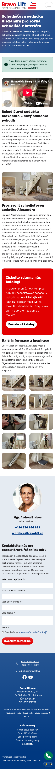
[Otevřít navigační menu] (49, 5)
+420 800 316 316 (30, 661)
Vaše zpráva (8, 612)
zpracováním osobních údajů (33, 632)
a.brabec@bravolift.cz (27, 533)
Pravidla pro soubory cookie (14, 756)
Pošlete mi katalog (21, 324)
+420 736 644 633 (27, 527)
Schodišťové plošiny (27, 736)
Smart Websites (34, 760)
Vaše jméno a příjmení (14, 579)
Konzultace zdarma (17, 641)
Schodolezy (27, 743)
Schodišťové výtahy (27, 733)
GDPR (5, 627)
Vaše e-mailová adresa (13, 590)
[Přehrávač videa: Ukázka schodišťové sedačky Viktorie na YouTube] (27, 92)
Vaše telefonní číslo (12, 601)
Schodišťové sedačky (27, 729)
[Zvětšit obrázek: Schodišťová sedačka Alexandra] (14, 382)
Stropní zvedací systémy (27, 740)
